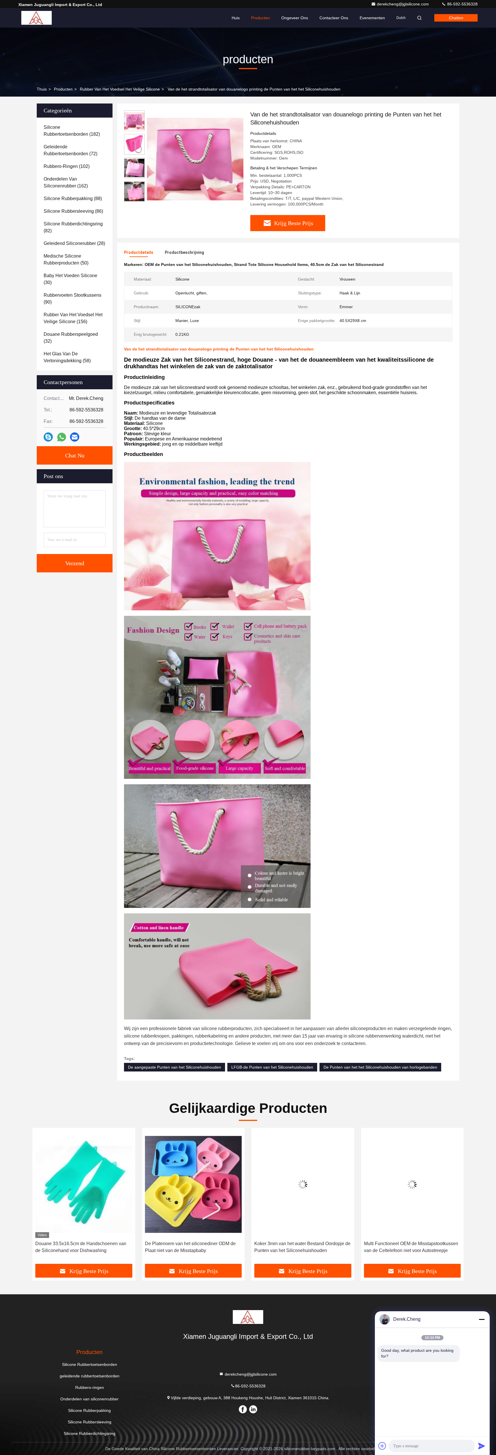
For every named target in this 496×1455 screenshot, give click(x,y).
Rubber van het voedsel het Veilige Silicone (120, 89)
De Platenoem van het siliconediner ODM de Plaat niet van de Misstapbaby (80, 1247)
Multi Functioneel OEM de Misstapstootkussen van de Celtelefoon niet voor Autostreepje (301, 1247)
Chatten (456, 18)
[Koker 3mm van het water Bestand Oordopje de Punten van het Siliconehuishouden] (193, 1184)
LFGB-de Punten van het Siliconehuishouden (272, 1067)
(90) (72, 298)
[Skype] (48, 437)
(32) (71, 338)
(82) (73, 227)
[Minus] (481, 1319)
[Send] (481, 1445)
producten (63, 89)
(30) (70, 279)
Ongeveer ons (294, 18)
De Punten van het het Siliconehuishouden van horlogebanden (380, 1067)
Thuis (42, 89)
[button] (134, 199)
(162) (66, 182)
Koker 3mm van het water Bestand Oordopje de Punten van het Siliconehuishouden (193, 1247)
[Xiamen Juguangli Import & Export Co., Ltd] (36, 18)
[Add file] (382, 1445)
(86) (73, 211)
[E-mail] (74, 437)
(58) (67, 357)
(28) (74, 243)
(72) (70, 150)
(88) (73, 198)
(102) (67, 166)
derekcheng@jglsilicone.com (403, 4)
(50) (66, 259)
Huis (236, 18)
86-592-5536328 (462, 4)
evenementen (372, 18)
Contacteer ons (333, 18)
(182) (72, 131)
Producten (260, 18)
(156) (73, 318)
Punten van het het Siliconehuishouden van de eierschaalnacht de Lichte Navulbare (411, 1247)
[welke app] (61, 437)
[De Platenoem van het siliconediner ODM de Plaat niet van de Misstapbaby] (83, 1184)
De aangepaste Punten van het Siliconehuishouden (174, 1067)
